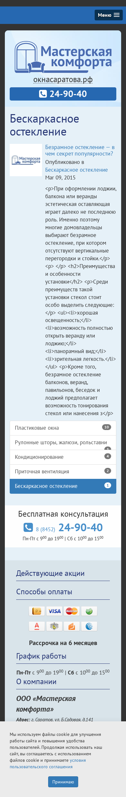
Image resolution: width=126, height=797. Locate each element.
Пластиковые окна (62, 427)
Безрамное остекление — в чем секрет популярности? (80, 150)
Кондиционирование (62, 456)
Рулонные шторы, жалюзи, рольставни (62, 444)
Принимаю (63, 782)
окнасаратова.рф (63, 79)
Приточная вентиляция (62, 471)
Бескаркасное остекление (76, 169)
